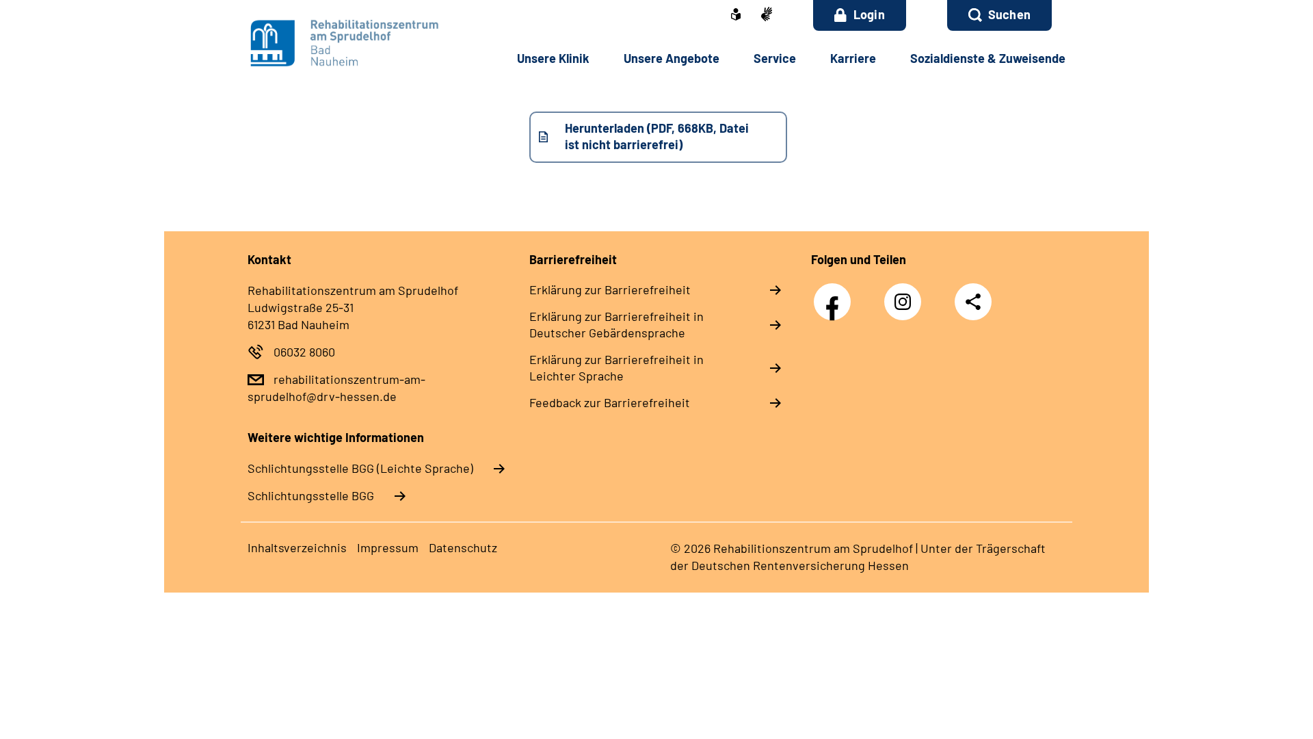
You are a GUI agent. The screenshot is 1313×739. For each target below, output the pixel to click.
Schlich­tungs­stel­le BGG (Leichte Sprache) (360, 468)
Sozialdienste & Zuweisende (987, 58)
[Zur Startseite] (340, 42)
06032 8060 (304, 351)
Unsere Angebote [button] (671, 58)
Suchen (1009, 14)
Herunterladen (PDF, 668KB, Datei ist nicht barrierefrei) (657, 136)
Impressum (388, 547)
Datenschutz (463, 547)
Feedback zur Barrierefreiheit (609, 402)
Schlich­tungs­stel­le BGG (311, 495)
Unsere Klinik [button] (553, 58)
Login (869, 14)
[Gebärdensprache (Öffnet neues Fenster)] (766, 15)
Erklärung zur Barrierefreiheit (610, 289)
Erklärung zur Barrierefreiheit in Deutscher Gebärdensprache (616, 324)
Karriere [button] (853, 58)
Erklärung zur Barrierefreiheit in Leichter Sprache (616, 367)
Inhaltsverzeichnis (297, 547)
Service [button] (775, 58)
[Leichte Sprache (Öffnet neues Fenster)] (736, 15)
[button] (999, 15)
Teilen (973, 301)
